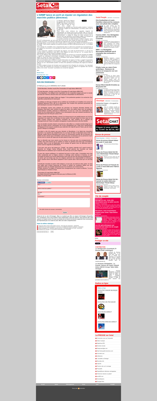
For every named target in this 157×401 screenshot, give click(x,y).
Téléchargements (70, 384)
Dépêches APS (101, 343)
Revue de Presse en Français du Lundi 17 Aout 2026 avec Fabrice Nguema (107, 166)
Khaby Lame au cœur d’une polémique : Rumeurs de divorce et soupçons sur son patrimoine (107, 70)
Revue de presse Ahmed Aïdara (111, 144)
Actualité (45, 11)
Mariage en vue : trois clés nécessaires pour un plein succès (107, 201)
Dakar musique (101, 340)
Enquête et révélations (90, 11)
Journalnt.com (100, 353)
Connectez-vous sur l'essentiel (105, 338)
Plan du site (74, 388)
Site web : (40, 192)
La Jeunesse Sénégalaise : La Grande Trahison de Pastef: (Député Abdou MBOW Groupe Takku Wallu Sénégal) (107, 266)
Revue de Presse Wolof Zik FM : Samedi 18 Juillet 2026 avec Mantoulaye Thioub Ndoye (107, 181)
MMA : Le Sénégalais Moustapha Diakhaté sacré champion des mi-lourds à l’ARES (106, 52)
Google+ (96, 238)
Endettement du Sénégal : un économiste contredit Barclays (51, 229)
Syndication (82, 388)
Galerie (56, 384)
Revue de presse (100, 138)
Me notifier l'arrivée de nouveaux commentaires (51, 209)
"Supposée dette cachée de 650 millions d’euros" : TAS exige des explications (55, 225)
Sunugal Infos (100, 381)
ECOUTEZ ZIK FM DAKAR (107, 302)
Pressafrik (99, 368)
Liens (97, 384)
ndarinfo (99, 363)
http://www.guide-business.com (105, 351)
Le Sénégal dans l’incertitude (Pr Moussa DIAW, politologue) (106, 249)
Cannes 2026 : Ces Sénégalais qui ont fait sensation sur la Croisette (107, 36)
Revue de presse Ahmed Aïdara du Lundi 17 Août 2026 (107, 141)
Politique (51, 11)
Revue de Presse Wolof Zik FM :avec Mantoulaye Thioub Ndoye (107, 153)
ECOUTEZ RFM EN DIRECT (107, 322)
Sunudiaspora (100, 379)
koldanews (99, 356)
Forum (83, 384)
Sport (65, 11)
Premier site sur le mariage (104, 366)
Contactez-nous (77, 11)
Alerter (64, 85)
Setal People (101, 17)
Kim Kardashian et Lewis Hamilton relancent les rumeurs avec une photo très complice (107, 22)
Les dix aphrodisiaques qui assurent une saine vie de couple (106, 226)
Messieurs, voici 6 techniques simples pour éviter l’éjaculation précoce (106, 212)
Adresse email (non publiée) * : (45, 188)
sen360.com (100, 376)
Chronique (100, 101)
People (70, 11)
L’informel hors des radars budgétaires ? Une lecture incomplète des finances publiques (57, 227)
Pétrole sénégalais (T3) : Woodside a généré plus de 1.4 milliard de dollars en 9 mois (57, 228)
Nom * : (39, 184)
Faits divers (58, 11)
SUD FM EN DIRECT (105, 312)
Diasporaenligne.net (102, 348)
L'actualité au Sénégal (102, 358)
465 (52, 231)
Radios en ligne (102, 288)
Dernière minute (101, 345)
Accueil (39, 11)
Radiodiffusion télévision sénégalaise (106, 371)
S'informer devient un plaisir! (104, 373)
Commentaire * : (41, 196)
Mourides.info (100, 361)
